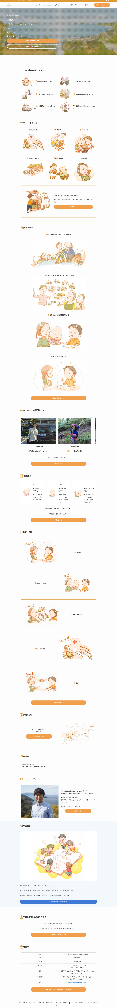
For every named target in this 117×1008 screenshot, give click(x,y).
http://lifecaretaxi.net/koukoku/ (77, 982)
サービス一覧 (32, 1002)
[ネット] (9, 5)
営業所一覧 (66, 1002)
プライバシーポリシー (92, 1002)
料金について (49, 1002)
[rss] (106, 1)
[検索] (109, 1)
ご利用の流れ (41, 1002)
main (20, 1002)
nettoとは (25, 1002)
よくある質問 (73, 1002)
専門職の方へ (82, 1002)
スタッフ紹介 (58, 1002)
